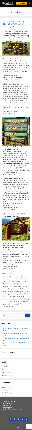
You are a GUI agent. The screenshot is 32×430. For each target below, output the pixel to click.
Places (26, 294)
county (11, 279)
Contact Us (7, 405)
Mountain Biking (9, 274)
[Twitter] (22, 419)
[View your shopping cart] (29, 3)
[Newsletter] (26, 419)
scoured (13, 296)
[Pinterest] (10, 419)
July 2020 (5, 369)
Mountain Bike (14, 291)
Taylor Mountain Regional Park (12, 301)
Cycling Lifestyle (7, 387)
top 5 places (8, 304)
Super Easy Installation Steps (12, 410)
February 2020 (6, 375)
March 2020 (6, 372)
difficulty (24, 279)
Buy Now (21, 3)
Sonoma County (23, 299)
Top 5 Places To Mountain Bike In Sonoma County (14, 22)
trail (14, 304)
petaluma (20, 294)
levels (14, 289)
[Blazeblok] (8, 3)
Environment (6, 390)
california (5, 279)
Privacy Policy (7, 403)
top (24, 301)
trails (17, 304)
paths (15, 294)
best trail (9, 276)
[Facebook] (18, 419)
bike (21, 276)
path (10, 294)
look (18, 289)
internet (5, 289)
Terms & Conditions (9, 401)
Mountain (5, 291)
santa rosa (5, 296)
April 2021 (5, 367)
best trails (16, 276)
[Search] (27, 315)
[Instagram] (14, 419)
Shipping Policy (8, 408)
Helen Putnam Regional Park (11, 281)
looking (22, 289)
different (17, 279)
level (9, 289)
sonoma (15, 299)
